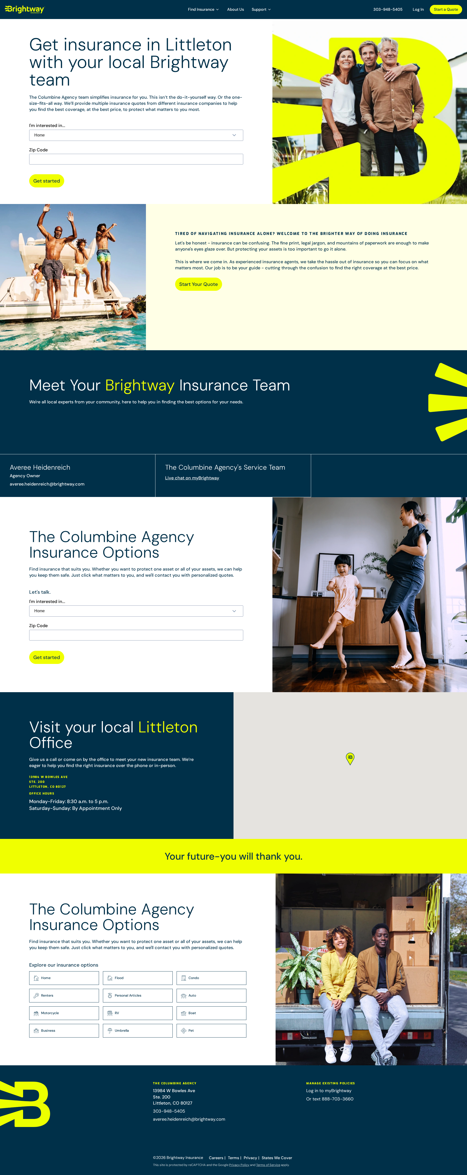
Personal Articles (128, 995)
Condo (194, 978)
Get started (46, 181)
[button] (203, 9)
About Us (235, 9)
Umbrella (122, 1030)
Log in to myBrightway (328, 1091)
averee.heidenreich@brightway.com (47, 484)
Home (46, 978)
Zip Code (38, 150)
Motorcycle (50, 1013)
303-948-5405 (388, 9)
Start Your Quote (198, 284)
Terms (233, 1157)
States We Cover (277, 1157)
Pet (191, 1030)
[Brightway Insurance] (36, 9)
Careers (216, 1157)
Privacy (250, 1157)
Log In (418, 9)
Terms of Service (268, 1165)
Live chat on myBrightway (192, 478)
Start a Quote (446, 9)
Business (48, 1030)
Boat (192, 1013)
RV (117, 1013)
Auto (192, 995)
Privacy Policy (239, 1165)
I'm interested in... (47, 125)
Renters (47, 995)
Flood (119, 978)
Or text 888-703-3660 (329, 1099)
